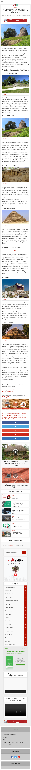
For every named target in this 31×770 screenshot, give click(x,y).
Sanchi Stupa (17, 417)
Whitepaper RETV (7, 745)
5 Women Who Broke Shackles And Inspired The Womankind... (17, 505)
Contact (5, 737)
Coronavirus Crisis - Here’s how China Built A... (18, 518)
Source (4, 94)
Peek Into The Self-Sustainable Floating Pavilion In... (17, 533)
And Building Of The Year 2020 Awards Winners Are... (18, 512)
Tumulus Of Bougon (13, 419)
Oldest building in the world (10, 415)
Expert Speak (15, 502)
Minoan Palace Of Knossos (19, 413)
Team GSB (21, 15)
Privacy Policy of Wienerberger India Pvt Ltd (14, 742)
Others (13, 495)
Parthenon (21, 415)
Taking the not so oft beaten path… (17, 497)
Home (4, 739)
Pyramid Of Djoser (8, 417)
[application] (15, 686)
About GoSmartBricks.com (10, 734)
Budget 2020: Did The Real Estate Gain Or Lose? (18, 525)
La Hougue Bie (7, 413)
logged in (11, 545)
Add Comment (12, 15)
